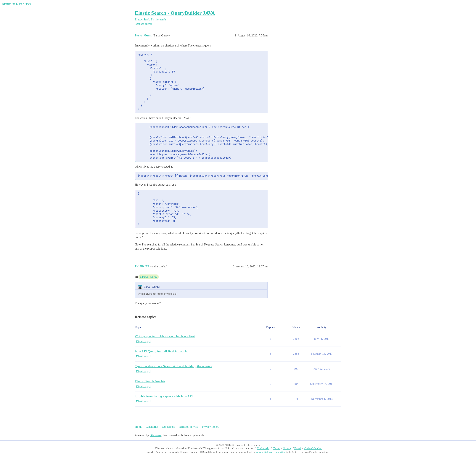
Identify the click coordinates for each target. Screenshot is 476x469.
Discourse (155, 435)
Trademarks (263, 448)
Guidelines (168, 426)
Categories (152, 426)
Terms (276, 448)
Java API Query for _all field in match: (161, 351)
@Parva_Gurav (148, 276)
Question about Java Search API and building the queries (173, 366)
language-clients (143, 24)
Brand (297, 448)
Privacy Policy (210, 426)
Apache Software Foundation (270, 452)
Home (138, 426)
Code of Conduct (313, 448)
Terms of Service (188, 426)
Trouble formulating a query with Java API (164, 396)
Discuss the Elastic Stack (16, 3)
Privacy (287, 448)
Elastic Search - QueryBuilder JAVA (175, 13)
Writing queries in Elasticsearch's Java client (165, 336)
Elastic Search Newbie (150, 381)
